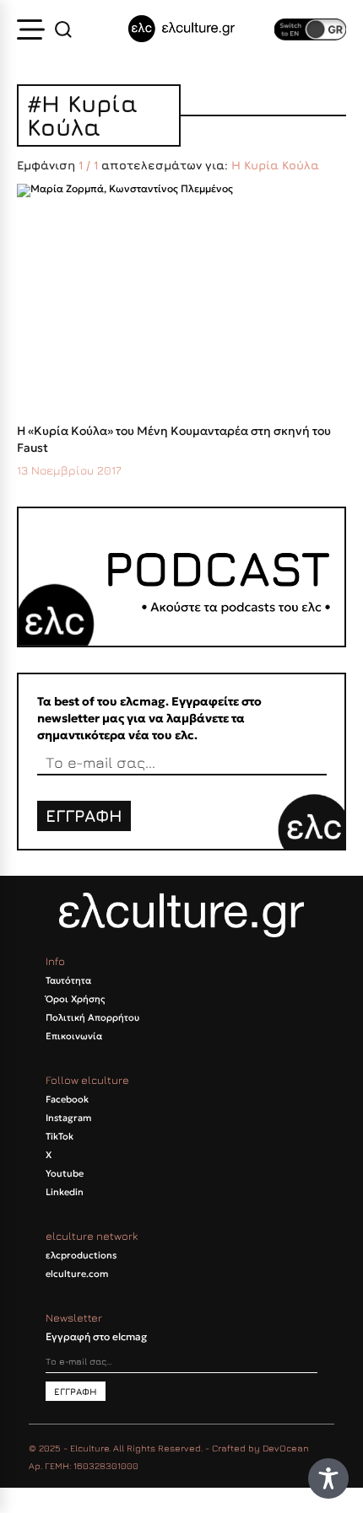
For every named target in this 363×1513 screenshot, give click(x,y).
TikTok (59, 1136)
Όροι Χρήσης (75, 999)
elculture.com (77, 1274)
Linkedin (65, 1192)
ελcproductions (81, 1255)
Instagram (68, 1118)
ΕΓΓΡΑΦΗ (84, 815)
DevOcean (286, 1447)
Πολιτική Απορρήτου (92, 1017)
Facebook (67, 1099)
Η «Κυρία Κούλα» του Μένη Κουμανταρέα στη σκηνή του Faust (174, 439)
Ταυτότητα (68, 980)
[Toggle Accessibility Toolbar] (328, 1478)
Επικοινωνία (74, 1036)
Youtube (65, 1173)
